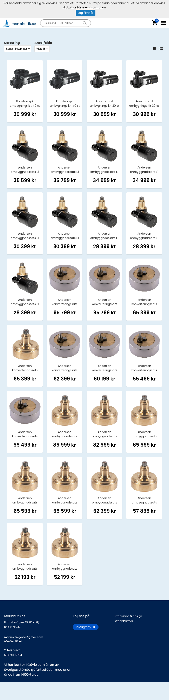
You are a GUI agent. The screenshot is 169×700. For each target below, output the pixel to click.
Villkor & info (12, 650)
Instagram (84, 627)
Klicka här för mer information (84, 7)
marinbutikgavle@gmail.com (23, 639)
